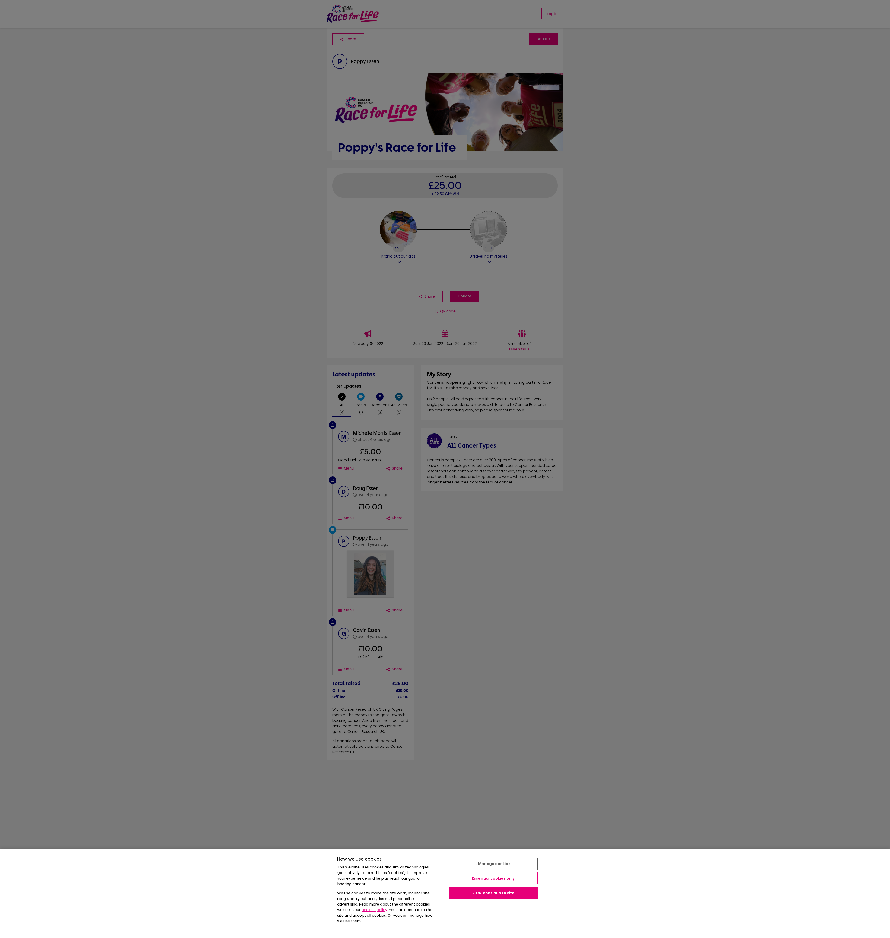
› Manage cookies (493, 863)
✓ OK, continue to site (493, 893)
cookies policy (374, 910)
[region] (445, 893)
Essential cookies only (493, 878)
